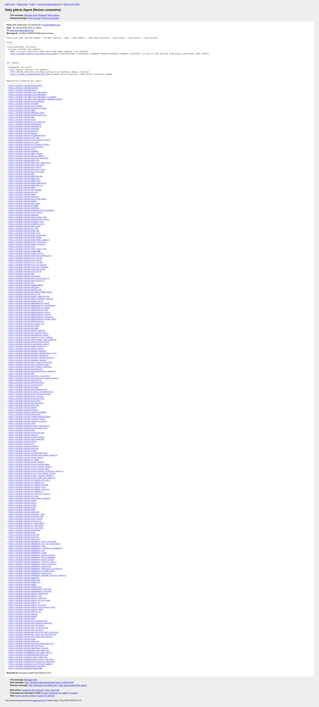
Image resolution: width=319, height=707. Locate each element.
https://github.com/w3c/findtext (23, 208)
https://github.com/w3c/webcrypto (24, 580)
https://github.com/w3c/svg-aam (23, 448)
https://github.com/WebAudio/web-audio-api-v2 (30, 652)
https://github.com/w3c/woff (21, 618)
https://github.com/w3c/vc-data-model (26, 523)
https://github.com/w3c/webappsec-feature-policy (31, 555)
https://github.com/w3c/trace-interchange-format (31, 473)
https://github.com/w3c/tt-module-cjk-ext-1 (29, 480)
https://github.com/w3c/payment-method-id (28, 355)
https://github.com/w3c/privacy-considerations (30, 392)
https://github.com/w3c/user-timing (25, 519)
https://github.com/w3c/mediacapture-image (28, 308)
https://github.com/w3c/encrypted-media (27, 199)
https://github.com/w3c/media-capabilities (28, 296)
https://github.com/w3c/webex (22, 584)
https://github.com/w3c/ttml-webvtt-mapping (29, 498)
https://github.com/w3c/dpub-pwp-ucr (25, 185)
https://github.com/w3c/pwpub (22, 407)
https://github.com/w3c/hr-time (23, 228)
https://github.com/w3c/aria (21, 119)
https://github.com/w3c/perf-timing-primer (28, 364)
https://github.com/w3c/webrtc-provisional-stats (31, 607)
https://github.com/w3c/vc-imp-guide (25, 525)
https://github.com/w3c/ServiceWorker (26, 439)
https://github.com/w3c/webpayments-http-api (29, 589)
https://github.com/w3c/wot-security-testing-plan (32, 634)
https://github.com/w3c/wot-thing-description (30, 637)
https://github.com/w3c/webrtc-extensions (28, 594)
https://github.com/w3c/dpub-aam (23, 178)
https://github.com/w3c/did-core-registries (29, 162)
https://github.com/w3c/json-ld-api (25, 258)
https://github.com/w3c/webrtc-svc (24, 612)
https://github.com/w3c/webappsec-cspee (27, 553)
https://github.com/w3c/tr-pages (23, 460)
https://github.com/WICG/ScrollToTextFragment (30, 664)
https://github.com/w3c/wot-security (25, 630)
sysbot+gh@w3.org (51, 25)
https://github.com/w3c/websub (22, 614)
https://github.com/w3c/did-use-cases (26, 172)
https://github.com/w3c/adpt (21, 110)
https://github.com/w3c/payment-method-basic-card (32, 353)
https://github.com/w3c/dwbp (21, 187)
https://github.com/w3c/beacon (22, 133)
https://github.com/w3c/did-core (23, 160)
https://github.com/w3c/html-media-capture (28, 240)
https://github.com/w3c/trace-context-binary (29, 466)
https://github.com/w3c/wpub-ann (23, 641)
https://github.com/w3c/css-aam (23, 142)
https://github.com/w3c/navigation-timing (28, 335)
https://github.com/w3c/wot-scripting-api (28, 628)
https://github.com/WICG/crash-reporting (27, 657)
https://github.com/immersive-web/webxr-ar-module (32, 97)
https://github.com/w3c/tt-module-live (26, 487)
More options (54, 15)
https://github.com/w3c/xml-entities (25, 646)
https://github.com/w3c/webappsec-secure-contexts (32, 564)
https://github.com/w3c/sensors (23, 435)
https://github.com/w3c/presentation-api (27, 389)
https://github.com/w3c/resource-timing (27, 421)
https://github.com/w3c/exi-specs (24, 203)
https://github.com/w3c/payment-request (27, 360)
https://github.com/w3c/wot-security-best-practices (33, 632)
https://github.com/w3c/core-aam (23, 138)
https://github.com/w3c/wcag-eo (23, 537)
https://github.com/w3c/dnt (21, 174)
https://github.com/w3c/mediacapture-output (29, 312)
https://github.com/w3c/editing (23, 197)
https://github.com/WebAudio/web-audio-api (28, 650)
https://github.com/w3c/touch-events (25, 457)
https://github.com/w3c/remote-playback (27, 412)
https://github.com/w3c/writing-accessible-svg (30, 643)
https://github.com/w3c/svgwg (22, 451)
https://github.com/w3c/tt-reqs (23, 496)
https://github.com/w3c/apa (21, 117)
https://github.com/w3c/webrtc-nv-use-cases (29, 600)
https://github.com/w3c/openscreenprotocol (28, 342)
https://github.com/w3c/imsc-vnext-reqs (27, 249)
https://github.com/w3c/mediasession (25, 321)
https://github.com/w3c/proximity (24, 401)
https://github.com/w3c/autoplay (23, 128)
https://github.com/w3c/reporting (24, 414)
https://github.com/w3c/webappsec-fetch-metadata (31, 557)
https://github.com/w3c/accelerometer (26, 101)
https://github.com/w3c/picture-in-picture (28, 376)
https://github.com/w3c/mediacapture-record (29, 315)
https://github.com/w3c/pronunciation (26, 398)
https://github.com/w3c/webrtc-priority (27, 605)
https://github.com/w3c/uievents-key (25, 516)
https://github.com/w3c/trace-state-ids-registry (31, 478)
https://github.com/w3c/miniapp (23, 328)
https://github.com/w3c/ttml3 (22, 505)
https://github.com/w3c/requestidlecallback (29, 417)
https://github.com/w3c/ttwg (21, 507)
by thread (53, 693)
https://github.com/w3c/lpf (21, 283)
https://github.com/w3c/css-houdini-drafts (28, 144)
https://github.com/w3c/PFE (21, 374)
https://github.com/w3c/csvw (21, 149)
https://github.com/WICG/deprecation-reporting (30, 659)
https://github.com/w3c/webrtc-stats (25, 609)
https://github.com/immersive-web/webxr (27, 95)
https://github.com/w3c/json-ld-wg (24, 271)
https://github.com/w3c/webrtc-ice (24, 596)
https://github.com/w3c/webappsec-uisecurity (29, 573)
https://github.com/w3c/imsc (21, 246)
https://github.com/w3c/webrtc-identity (27, 598)
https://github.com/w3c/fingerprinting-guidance (31, 210)
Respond (43, 15)
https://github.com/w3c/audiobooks (24, 124)
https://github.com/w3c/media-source (25, 301)
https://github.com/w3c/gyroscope (24, 226)
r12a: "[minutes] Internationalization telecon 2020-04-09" (49, 682)
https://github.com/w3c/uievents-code (26, 514)
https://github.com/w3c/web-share (24, 539)
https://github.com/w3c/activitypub (25, 106)
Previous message (50, 18)
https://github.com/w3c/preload (23, 387)
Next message (34, 18)
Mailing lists (22, 4)
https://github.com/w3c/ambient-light (26, 113)
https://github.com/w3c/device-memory (26, 156)
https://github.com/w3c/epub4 (22, 201)
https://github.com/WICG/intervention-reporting (31, 661)
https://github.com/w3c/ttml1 (22, 500)
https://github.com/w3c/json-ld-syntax (26, 269)
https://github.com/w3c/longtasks (24, 276)
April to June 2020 (71, 4)
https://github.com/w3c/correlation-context (29, 140)
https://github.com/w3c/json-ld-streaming (28, 267)
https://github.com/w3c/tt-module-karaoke (28, 485)
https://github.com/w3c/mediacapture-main (28, 310)
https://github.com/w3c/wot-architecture (27, 621)
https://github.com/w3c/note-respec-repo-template (32, 339)
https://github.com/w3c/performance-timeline (29, 367)
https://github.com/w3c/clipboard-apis (26, 135)
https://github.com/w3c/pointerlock (25, 385)
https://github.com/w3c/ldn (21, 274)
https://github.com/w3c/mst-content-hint (27, 333)
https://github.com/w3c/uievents (23, 512)
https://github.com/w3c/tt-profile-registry (29, 494)
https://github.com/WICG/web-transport (26, 666)
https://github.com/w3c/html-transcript (27, 242)
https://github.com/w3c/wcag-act (23, 535)
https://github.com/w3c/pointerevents (26, 382)
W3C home (10, 4)
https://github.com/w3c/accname (23, 104)
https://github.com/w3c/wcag (21, 532)
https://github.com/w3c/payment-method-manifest (31, 358)
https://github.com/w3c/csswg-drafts (25, 147)
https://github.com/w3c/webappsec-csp (26, 550)
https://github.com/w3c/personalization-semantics (32, 371)
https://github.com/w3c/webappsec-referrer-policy (32, 562)
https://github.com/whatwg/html (23, 88)
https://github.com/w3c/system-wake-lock (27, 453)
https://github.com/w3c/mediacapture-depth (28, 303)
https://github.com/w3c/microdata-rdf (26, 324)
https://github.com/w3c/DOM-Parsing (25, 176)
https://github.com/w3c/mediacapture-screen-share (32, 319)
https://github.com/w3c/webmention (24, 587)
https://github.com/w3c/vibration (24, 530)
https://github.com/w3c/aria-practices (26, 122)
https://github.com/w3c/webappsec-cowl (26, 546)
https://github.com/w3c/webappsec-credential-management (35, 548)
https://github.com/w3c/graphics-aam (25, 221)
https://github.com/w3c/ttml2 (22, 503)
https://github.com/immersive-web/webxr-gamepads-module (35, 99)
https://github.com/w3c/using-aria (24, 521)
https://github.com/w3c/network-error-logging (30, 337)
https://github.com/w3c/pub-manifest (25, 403)
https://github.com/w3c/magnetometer (25, 285)
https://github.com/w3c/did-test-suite (26, 169)
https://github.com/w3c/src (21, 444)
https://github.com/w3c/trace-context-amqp (28, 464)
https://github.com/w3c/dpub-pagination (27, 183)
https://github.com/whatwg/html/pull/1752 (30, 74)
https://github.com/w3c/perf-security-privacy (30, 362)
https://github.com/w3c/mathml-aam (24, 290)
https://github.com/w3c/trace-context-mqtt (28, 469)
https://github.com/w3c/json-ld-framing (27, 265)
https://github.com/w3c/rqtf (21, 423)
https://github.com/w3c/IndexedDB (24, 251)
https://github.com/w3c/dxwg (21, 194)
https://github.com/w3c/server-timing (26, 437)
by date (44, 693)
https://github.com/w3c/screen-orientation (28, 426)
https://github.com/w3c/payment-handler (27, 351)
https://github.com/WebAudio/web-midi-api (28, 655)
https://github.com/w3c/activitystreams (27, 108)
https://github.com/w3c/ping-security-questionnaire (33, 378)
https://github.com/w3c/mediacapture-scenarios (30, 317)
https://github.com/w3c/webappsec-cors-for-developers (34, 544)
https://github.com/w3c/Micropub (23, 326)
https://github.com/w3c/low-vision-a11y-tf (28, 278)
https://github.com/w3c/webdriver (24, 582)
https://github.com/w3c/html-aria (24, 233)
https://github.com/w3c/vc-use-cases (25, 528)
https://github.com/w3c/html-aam (23, 231)
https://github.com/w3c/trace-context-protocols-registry (35, 471)
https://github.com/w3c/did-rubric (24, 167)
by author (73, 693)
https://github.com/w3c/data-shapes (25, 153)
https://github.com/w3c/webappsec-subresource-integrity (35, 569)
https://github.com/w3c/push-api (23, 405)
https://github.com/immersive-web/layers (27, 92)
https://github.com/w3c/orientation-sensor (28, 344)
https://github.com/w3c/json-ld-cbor (25, 262)
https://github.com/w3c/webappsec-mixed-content (31, 559)
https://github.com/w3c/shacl (22, 441)
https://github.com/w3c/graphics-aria (26, 224)
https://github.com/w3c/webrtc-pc (24, 603)
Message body (30, 15)
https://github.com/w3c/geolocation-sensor (28, 219)
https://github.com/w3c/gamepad (23, 215)
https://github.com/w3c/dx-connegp (24, 190)
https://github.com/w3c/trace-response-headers (30, 476)
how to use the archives (25, 696)
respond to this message (33, 690)
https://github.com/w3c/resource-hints (26, 419)
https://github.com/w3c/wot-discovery (26, 625)
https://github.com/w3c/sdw (21, 430)
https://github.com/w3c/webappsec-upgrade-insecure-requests (37, 575)
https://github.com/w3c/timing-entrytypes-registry (32, 455)
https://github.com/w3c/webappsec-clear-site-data (32, 541)
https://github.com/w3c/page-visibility (27, 346)
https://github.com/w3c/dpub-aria (24, 181)
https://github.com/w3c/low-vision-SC (26, 280)
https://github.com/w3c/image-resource (26, 244)
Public (32, 4)
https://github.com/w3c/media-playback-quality (30, 299)
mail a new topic (52, 690)
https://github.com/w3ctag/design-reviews (28, 648)
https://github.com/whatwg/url (22, 90)
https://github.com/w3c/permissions (25, 369)
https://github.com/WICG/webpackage (25, 668)
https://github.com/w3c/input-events (25, 253)
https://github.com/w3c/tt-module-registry (28, 489)
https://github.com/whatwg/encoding (25, 85)
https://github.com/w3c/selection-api (26, 433)
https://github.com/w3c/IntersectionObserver (29, 256)
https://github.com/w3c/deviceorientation (28, 158)
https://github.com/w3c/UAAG (21, 510)
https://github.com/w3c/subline (23, 446)
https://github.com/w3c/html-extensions (27, 235)
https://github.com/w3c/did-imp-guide (26, 165)
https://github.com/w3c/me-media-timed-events (30, 292)
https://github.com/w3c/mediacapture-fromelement (31, 305)
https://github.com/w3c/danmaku (23, 151)
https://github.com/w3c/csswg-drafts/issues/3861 (33, 54)
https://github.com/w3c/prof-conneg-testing (29, 394)
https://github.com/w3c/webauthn (23, 578)
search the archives (46, 696)
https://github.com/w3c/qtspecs (23, 410)
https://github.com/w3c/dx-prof (23, 192)
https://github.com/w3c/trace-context (26, 462)
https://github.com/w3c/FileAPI (23, 206)
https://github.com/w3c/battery (23, 131)
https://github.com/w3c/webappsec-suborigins (29, 566)
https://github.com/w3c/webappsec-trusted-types (31, 571)
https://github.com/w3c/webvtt (22, 616)
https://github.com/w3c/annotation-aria (27, 115)
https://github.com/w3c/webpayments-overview (29, 591)
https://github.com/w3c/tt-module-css (26, 482)
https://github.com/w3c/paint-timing (25, 349)
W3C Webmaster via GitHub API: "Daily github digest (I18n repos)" (58, 685)
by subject (63, 693)
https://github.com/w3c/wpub (21, 639)
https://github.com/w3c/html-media (24, 237)
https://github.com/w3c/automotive (24, 126)
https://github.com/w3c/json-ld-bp (24, 260)
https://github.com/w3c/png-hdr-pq (24, 380)
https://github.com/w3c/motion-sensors (26, 330)
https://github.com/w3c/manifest (23, 287)
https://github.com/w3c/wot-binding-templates (30, 623)
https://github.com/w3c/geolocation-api (27, 217)
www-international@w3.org (49, 4)
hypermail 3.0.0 (39, 700)
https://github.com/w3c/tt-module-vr (25, 491)
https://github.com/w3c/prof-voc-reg (25, 396)
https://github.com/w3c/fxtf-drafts (25, 212)
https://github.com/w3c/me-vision (24, 294)
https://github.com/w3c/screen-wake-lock (27, 428)
